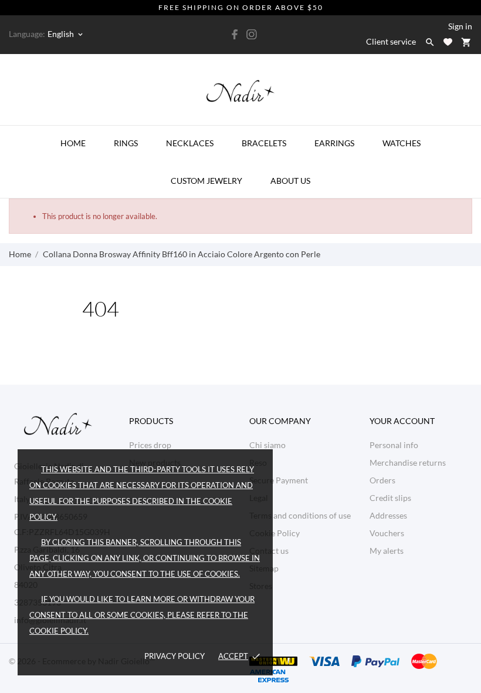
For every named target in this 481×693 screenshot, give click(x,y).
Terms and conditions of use (300, 515)
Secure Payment (278, 480)
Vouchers (387, 533)
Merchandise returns (408, 462)
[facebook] (235, 34)
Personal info (394, 445)
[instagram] (251, 34)
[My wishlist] (447, 42)
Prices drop (150, 445)
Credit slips (390, 498)
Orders (382, 480)
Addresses (388, 515)
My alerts (387, 551)
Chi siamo (267, 445)
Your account (402, 421)
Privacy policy (174, 656)
